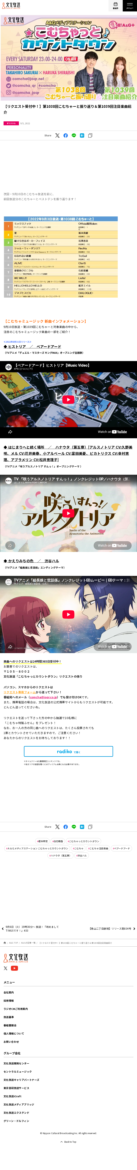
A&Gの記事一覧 (28, 942)
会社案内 (9, 992)
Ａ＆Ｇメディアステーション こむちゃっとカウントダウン (37, 848)
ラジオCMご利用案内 (16, 1009)
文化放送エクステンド (16, 1112)
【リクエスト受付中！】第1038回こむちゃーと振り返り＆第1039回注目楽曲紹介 (75, 942)
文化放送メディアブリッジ (19, 1104)
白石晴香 (58, 841)
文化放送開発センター (16, 1063)
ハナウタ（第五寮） (61, 855)
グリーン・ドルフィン (16, 1121)
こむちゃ (78, 848)
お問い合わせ (11, 1041)
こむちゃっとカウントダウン (84, 841)
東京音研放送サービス (16, 1088)
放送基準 (9, 1017)
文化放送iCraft (12, 1096)
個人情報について (14, 1033)
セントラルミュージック (18, 1071)
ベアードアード (122, 848)
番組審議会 (10, 1025)
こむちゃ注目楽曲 (99, 848)
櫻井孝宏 (43, 841)
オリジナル (11, 123)
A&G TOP (13, 942)
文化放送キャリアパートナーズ (21, 1080)
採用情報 (9, 1000)
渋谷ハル (82, 855)
